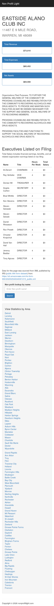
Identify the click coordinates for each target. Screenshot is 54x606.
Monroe (8, 491)
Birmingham (10, 343)
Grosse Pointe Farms (14, 527)
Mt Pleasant (10, 513)
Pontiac (8, 360)
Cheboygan (10, 571)
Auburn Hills (10, 426)
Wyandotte (9, 448)
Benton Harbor (11, 379)
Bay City (8, 480)
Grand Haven (11, 510)
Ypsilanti (8, 488)
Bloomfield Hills (11, 324)
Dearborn (9, 340)
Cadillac (8, 535)
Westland (9, 407)
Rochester (9, 499)
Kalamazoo (10, 318)
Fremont (8, 588)
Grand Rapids (11, 452)
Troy (7, 458)
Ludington (9, 557)
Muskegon (9, 474)
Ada (6, 387)
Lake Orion (10, 554)
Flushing (8, 568)
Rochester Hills (11, 521)
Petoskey (9, 376)
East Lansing (10, 332)
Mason (8, 437)
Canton (8, 365)
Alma (7, 563)
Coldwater (9, 434)
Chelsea (8, 549)
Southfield (9, 321)
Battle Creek (10, 477)
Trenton (8, 585)
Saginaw (8, 327)
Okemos (8, 349)
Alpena (8, 368)
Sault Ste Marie (11, 443)
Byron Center (10, 429)
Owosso (8, 398)
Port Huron (9, 351)
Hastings (8, 574)
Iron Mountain (11, 579)
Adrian (8, 502)
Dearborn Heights (12, 418)
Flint (7, 461)
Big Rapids (9, 565)
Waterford (9, 516)
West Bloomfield (12, 483)
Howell (8, 507)
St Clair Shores (11, 576)
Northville (9, 496)
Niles (7, 420)
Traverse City (10, 463)
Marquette (9, 346)
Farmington (10, 538)
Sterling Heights (12, 494)
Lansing (8, 316)
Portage (8, 374)
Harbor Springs (11, 415)
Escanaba (9, 390)
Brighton (8, 362)
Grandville (9, 505)
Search (10, 295)
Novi (7, 357)
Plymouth (9, 485)
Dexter (8, 445)
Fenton (8, 546)
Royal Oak (9, 354)
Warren (8, 338)
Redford (8, 560)
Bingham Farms (12, 541)
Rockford (9, 401)
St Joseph (9, 518)
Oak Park (9, 404)
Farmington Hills (12, 472)
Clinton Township (12, 371)
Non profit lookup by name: (18, 284)
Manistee (9, 432)
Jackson (8, 335)
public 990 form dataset (17, 273)
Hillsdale (8, 412)
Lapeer (8, 423)
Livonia (8, 469)
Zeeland (8, 524)
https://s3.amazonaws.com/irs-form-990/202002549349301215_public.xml (19, 277)
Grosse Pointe (11, 552)
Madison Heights (12, 409)
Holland (8, 466)
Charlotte (9, 440)
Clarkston (9, 530)
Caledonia (9, 582)
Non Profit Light (10, 3)
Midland (8, 329)
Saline (7, 396)
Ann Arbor (9, 455)
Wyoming (9, 385)
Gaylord (8, 532)
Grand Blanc (10, 393)
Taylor (7, 543)
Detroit (8, 313)
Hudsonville (10, 382)
